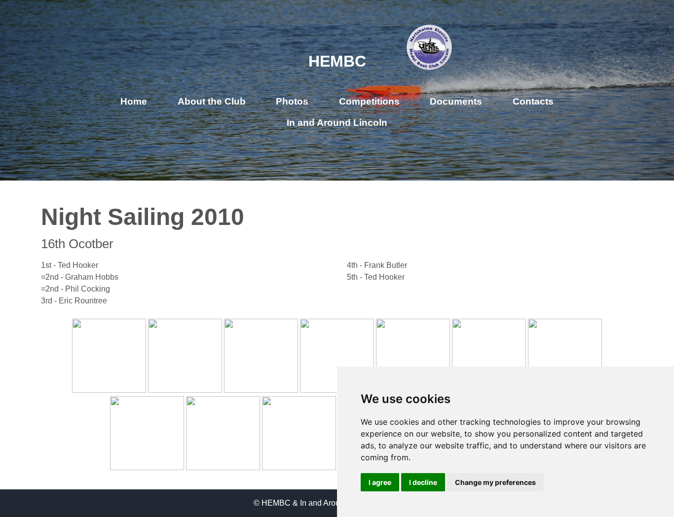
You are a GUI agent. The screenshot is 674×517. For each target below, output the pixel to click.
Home (133, 101)
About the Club (212, 101)
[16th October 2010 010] (185, 390)
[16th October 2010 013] (261, 390)
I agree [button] (380, 482)
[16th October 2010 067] (223, 467)
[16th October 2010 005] (109, 390)
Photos (292, 101)
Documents (456, 101)
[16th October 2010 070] (299, 467)
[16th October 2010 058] (147, 467)
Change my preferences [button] (495, 482)
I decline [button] (423, 482)
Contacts (533, 101)
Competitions (369, 101)
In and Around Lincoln (337, 122)
